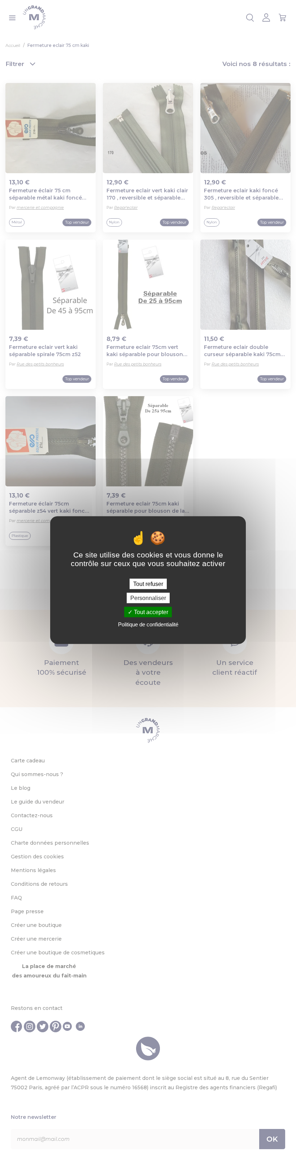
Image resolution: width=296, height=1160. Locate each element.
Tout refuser (148, 584)
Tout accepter (150, 612)
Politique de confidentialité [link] (148, 624)
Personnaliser (148, 598)
